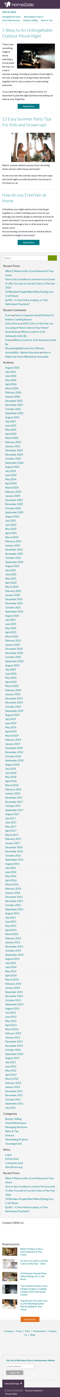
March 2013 (11, 1029)
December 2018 (14, 747)
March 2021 (11, 636)
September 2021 (14, 611)
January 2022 (12, 595)
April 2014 (11, 975)
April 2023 (11, 533)
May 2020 (10, 677)
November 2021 (14, 603)
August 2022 (12, 566)
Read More (28, 106)
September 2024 (14, 462)
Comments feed (14, 1163)
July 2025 (10, 421)
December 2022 (14, 549)
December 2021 (14, 599)
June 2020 (10, 673)
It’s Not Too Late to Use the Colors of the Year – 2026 (34, 1262)
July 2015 (10, 917)
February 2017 (13, 838)
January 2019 (12, 743)
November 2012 (14, 1045)
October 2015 (13, 905)
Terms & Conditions (33, 1390)
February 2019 (13, 739)
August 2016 (12, 863)
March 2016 (11, 884)
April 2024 (11, 483)
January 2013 (12, 1037)
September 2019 (14, 710)
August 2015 (12, 913)
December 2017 (14, 797)
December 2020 (14, 648)
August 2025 (12, 417)
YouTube (37, 1342)
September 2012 (14, 1053)
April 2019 (11, 731)
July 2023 (10, 520)
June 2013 (10, 1016)
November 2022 (14, 553)
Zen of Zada (9, 12)
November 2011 (14, 1095)
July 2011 (10, 1107)
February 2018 (13, 789)
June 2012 (10, 1066)
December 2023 (14, 500)
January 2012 (12, 1087)
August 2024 (12, 466)
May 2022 (10, 578)
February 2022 (13, 590)
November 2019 (14, 702)
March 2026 (11, 388)
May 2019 (10, 727)
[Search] (52, 258)
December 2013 (14, 992)
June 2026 (10, 375)
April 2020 (11, 681)
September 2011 (14, 1103)
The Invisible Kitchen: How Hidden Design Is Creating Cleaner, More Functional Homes (33, 1290)
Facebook (21, 1342)
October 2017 (13, 805)
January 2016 (12, 892)
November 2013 (14, 996)
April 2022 (11, 582)
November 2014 (14, 946)
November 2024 (14, 454)
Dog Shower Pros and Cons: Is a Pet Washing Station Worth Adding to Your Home (34, 1305)
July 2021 (10, 619)
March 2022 (11, 586)
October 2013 (13, 1000)
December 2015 (14, 896)
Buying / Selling (13, 1118)
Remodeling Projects (33, 16)
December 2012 (14, 1041)
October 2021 (13, 607)
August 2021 (12, 615)
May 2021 (10, 628)
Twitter (25, 1342)
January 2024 (12, 495)
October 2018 (13, 756)
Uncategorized (13, 1143)
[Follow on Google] (29, 1235)
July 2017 (10, 818)
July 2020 (10, 669)
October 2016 (13, 855)
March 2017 (11, 834)
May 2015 (10, 925)
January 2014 (12, 987)
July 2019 (10, 719)
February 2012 (13, 1082)
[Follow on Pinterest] (33, 1227)
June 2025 (10, 425)
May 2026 (10, 380)
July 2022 (10, 570)
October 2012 (13, 1049)
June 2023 (10, 524)
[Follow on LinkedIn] (25, 1235)
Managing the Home (11, 16)
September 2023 (14, 512)
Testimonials (39, 1331)
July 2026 (10, 371)
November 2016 (14, 851)
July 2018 (10, 768)
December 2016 (14, 847)
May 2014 (10, 971)
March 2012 (11, 1078)
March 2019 (11, 735)
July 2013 (10, 1012)
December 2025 (14, 400)
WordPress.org (13, 1167)
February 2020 (13, 690)
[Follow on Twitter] (29, 1227)
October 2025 (13, 409)
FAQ (27, 1331)
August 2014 (12, 958)
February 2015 (13, 938)
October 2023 (13, 508)
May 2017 (10, 826)
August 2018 (12, 764)
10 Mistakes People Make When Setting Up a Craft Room (33, 1276)
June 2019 (10, 723)
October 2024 (13, 458)
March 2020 (11, 685)
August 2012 (12, 1058)
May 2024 (10, 479)
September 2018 (14, 760)
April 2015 (11, 930)
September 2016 (14, 859)
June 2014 (10, 967)
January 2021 (12, 644)
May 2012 (10, 1070)
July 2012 (10, 1062)
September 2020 (14, 661)
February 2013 (13, 1033)
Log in (8, 1154)
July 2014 (10, 963)
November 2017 (14, 801)
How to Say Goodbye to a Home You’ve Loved (30, 279)
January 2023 (12, 545)
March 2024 (11, 487)
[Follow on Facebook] (25, 1227)
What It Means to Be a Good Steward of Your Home (31, 1251)
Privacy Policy (11, 1394)
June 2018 (10, 772)
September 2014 (14, 954)
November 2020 (14, 652)
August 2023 (12, 516)
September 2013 (14, 1004)
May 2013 (10, 1020)
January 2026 (12, 396)
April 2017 (11, 830)
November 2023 (14, 504)
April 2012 (11, 1074)
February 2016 (13, 888)
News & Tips (47, 20)
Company (8, 1331)
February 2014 (13, 983)
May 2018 (10, 776)
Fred (7, 340)
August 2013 (12, 1008)
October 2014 (13, 950)
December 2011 (14, 1091)
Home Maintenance (11, 20)
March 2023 (11, 537)
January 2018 (12, 793)
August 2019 (12, 714)
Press (19, 1331)
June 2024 (10, 475)
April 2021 (11, 632)
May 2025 (10, 429)
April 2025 (11, 433)
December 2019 (14, 698)
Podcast (9, 1135)
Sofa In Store (12, 323)
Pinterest (29, 1342)
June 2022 (10, 574)
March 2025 (11, 437)
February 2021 (13, 640)
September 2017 (14, 810)
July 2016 (10, 867)
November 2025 (14, 404)
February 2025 (13, 442)
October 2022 (13, 557)
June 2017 (10, 822)
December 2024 (14, 450)
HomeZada (11, 331)
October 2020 (13, 657)
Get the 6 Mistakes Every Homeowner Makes (30, 1360)
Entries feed (11, 1158)
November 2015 (14, 901)
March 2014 (11, 979)
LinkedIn (32, 1342)
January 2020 (12, 694)
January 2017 (12, 843)
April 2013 (11, 1025)
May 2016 (10, 876)
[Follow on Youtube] (34, 1235)
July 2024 (10, 471)
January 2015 (12, 942)
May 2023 (10, 528)
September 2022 (14, 562)
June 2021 (10, 624)
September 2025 (14, 413)
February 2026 (13, 392)
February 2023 (13, 541)
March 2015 (11, 934)
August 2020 (12, 665)
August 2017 (12, 814)
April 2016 (11, 880)
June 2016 (10, 872)
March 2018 (11, 785)
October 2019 (13, 706)
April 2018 (11, 781)
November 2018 (14, 752)
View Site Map (12, 1383)
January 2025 (12, 446)
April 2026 (11, 384)
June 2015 (10, 921)
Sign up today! (30, 1319)
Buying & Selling (30, 20)
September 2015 (14, 909)
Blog (32, 1334)
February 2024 (13, 491)
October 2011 (13, 1099)
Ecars (8, 315)
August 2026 (12, 367)
